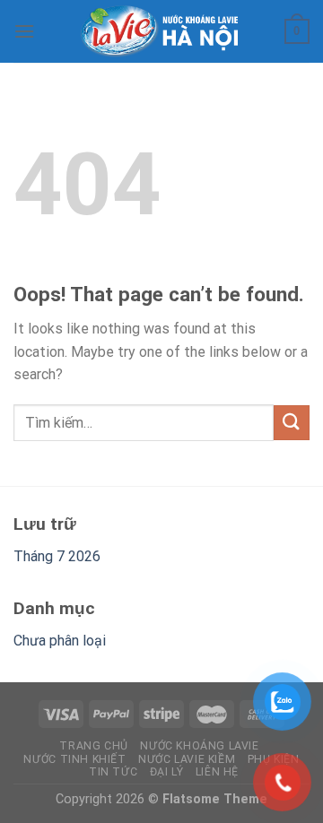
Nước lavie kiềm (186, 759)
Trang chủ (93, 746)
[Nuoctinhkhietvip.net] (162, 31)
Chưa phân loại (59, 640)
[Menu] (24, 31)
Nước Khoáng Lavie (199, 746)
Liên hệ (217, 772)
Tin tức (113, 772)
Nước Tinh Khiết (74, 759)
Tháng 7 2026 (56, 556)
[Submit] (292, 422)
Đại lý (167, 772)
